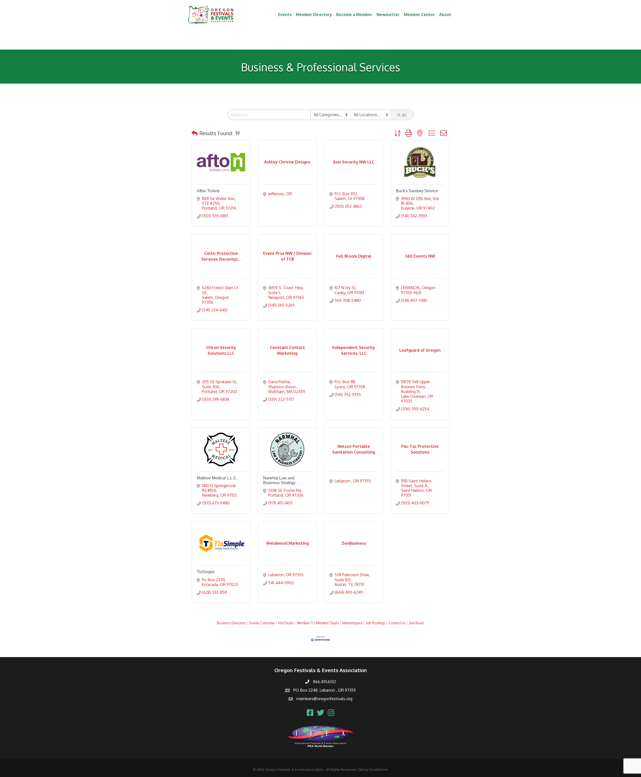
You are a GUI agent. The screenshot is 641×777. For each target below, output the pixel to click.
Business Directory (231, 623)
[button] (195, 133)
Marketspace (352, 623)
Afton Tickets (208, 191)
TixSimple (206, 572)
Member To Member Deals (318, 623)
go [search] (404, 114)
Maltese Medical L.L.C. (217, 478)
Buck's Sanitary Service (417, 191)
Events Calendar (262, 623)
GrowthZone (378, 769)
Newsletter (388, 14)
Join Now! (416, 623)
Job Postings (375, 623)
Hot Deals (286, 623)
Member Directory (314, 14)
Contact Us (397, 623)
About (445, 14)
